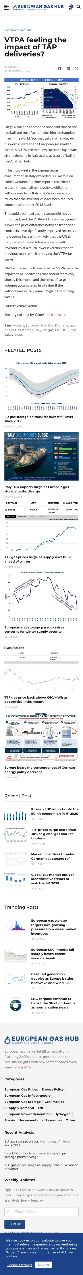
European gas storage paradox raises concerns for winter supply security (34, 629)
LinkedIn (57, 315)
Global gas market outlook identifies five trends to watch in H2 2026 (52, 879)
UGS (65, 330)
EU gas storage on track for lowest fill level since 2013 (37, 1143)
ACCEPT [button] (43, 1265)
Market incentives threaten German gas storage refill (53, 856)
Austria (18, 325)
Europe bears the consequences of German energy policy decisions (39, 770)
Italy (38, 330)
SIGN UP (14, 1224)
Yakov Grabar (14, 335)
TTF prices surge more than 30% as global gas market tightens (53, 834)
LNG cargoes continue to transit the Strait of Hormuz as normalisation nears (53, 1003)
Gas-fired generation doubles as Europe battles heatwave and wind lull (52, 978)
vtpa (73, 330)
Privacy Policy (52, 1232)
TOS (36, 1232)
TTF (57, 330)
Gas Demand (58, 325)
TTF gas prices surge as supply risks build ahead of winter (41, 1167)
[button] (59, 69)
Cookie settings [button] (19, 1265)
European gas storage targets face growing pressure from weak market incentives (54, 927)
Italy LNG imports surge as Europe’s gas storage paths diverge (36, 489)
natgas (48, 330)
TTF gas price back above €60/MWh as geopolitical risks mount (36, 699)
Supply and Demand (18, 30)
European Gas (36, 325)
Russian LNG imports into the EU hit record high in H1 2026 (55, 811)
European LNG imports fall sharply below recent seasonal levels (52, 954)
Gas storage (24, 330)
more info (22, 1067)
